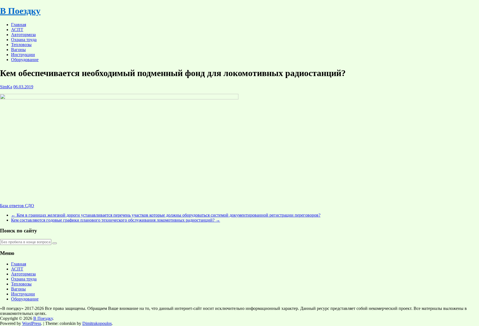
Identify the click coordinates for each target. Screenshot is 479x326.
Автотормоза (23, 34)
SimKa (6, 86)
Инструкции (23, 54)
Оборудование (25, 59)
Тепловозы (21, 44)
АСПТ (17, 29)
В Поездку (20, 11)
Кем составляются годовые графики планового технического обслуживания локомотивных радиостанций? (115, 220)
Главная (18, 24)
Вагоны (18, 49)
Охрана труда (24, 39)
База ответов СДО (17, 205)
